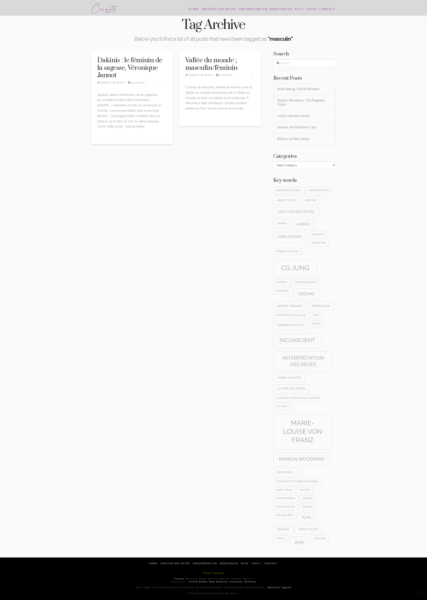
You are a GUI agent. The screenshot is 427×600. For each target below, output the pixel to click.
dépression (321, 306)
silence (283, 529)
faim (316, 315)
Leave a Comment (112, 86)
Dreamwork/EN (205, 563)
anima (282, 223)
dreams (306, 294)
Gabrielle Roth (290, 325)
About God (286, 200)
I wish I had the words (293, 116)
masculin (285, 472)
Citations (244, 75)
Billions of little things (293, 139)
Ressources (229, 563)
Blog (245, 563)
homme (316, 323)
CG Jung (295, 268)
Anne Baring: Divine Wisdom (298, 89)
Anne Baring (290, 237)
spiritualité (308, 529)
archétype (319, 242)
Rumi (306, 517)
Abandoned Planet (288, 190)
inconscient (297, 340)
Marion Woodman (301, 459)
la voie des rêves (291, 388)
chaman (281, 282)
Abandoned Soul (320, 190)
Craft (256, 563)
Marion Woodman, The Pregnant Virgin (300, 102)
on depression (285, 498)
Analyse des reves (175, 563)
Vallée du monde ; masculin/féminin (211, 64)
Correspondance (305, 282)
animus (303, 224)
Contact (271, 563)
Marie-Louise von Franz (302, 431)
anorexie (318, 234)
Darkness (282, 290)
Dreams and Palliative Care (296, 127)
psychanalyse (285, 506)
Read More (106, 136)
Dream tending (289, 306)
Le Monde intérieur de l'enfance (298, 398)
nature (305, 490)
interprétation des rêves (303, 361)
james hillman (289, 377)
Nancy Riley (284, 490)
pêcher (307, 506)
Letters (281, 406)
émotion (320, 538)
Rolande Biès (284, 515)
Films (154, 82)
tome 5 (280, 538)
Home (153, 563)
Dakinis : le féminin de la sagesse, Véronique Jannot (129, 67)
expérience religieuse (291, 315)
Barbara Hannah (287, 251)
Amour (310, 200)
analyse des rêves (296, 212)
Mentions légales (280, 587)
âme (299, 542)
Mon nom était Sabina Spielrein (297, 481)
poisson (308, 498)
